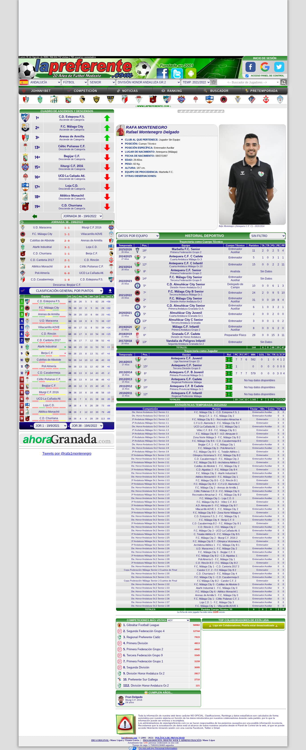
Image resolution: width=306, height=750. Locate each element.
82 (97, 301)
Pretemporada (264, 91)
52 (102, 340)
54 (97, 334)
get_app (112, 222)
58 (97, 340)
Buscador (219, 91)
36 (75, 301)
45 (102, 373)
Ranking (174, 91)
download (110, 290)
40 (102, 360)
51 (97, 353)
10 (86, 314)
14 (80, 360)
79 (102, 412)
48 (97, 360)
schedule (22, 222)
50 (102, 347)
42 (97, 366)
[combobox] (248, 82)
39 (102, 327)
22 (80, 308)
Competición (85, 91)
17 (80, 327)
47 (102, 353)
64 (97, 314)
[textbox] (248, 82)
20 (80, 314)
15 (80, 347)
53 (97, 327)
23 (102, 314)
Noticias (130, 91)
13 (91, 353)
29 (102, 308)
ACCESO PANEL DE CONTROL (267, 75)
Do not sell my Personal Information (158, 748)
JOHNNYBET (41, 91)
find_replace (284, 82)
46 (102, 379)
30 (97, 412)
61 (97, 308)
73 (97, 321)
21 (91, 399)
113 (103, 418)
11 (86, 327)
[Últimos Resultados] (22, 291)
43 (97, 373)
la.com (129, 738)
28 (91, 418)
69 (102, 399)
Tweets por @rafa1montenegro (66, 453)
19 (80, 321)
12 (91, 340)
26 (80, 301)
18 (91, 392)
